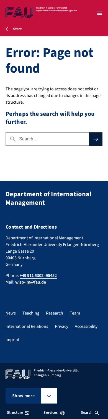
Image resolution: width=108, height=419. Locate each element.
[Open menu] (100, 13)
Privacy (61, 326)
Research (54, 313)
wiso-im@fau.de (30, 282)
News (11, 313)
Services (50, 412)
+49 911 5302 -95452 (38, 276)
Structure (15, 412)
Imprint (12, 340)
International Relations (27, 326)
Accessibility (86, 326)
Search (86, 412)
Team (75, 313)
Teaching (30, 313)
